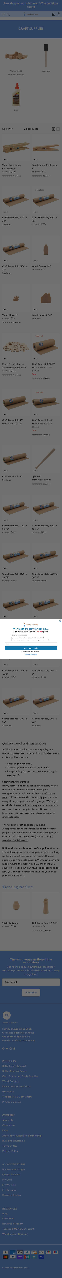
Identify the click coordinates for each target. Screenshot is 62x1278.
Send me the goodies (31, 648)
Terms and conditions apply (31, 654)
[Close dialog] (60, 621)
